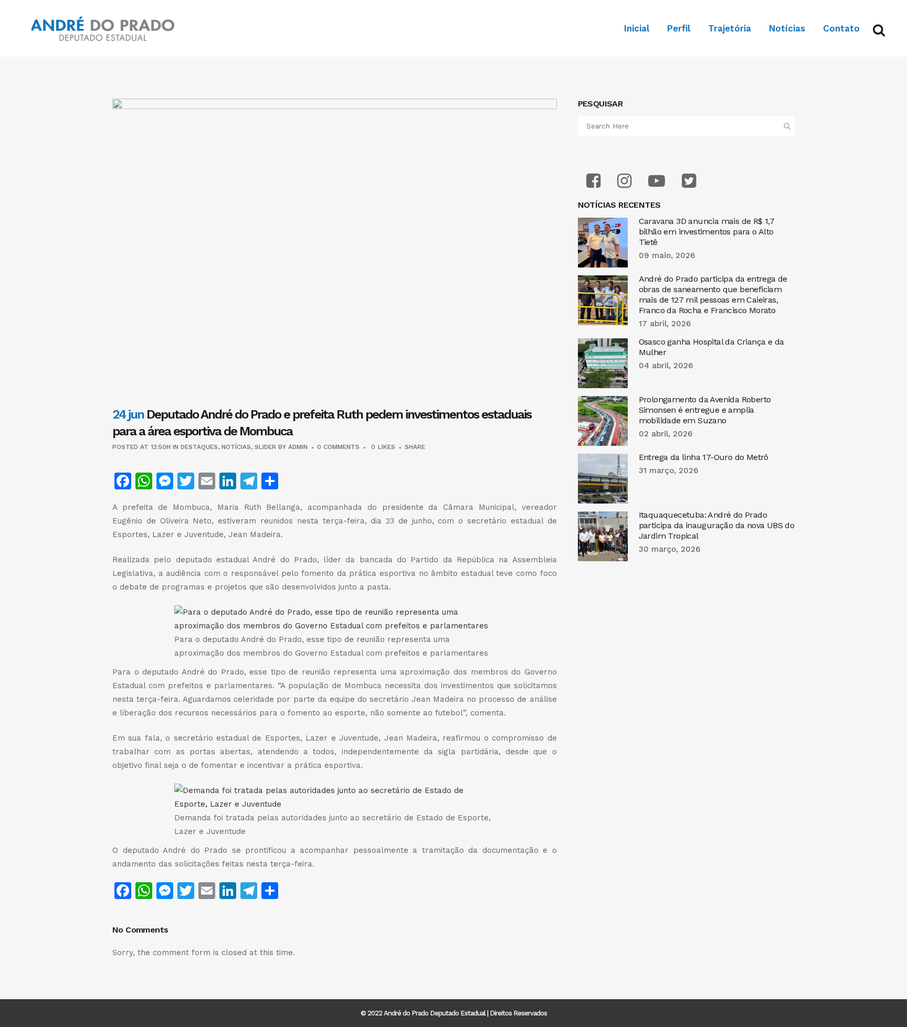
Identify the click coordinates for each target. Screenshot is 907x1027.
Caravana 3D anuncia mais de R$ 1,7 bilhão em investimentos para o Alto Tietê (707, 231)
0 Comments (338, 447)
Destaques (199, 447)
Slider (265, 447)
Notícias (236, 447)
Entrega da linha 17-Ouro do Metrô (703, 457)
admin (298, 447)
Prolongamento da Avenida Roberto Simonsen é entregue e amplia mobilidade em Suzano (705, 409)
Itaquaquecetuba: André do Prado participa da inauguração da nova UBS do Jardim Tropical (717, 525)
